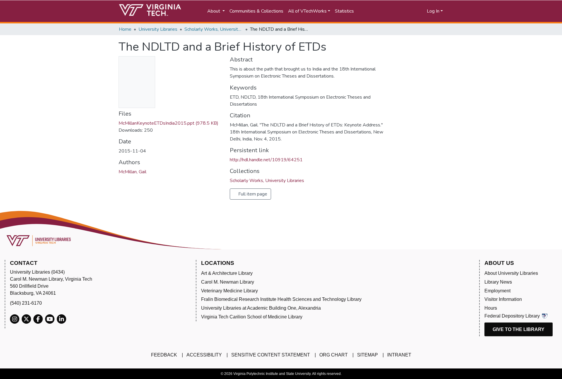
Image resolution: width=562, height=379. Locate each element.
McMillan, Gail (132, 172)
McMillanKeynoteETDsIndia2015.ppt (168, 123)
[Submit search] (378, 11)
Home (125, 29)
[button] (404, 11)
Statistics (344, 11)
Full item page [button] (252, 194)
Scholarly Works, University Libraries (213, 29)
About (214, 11)
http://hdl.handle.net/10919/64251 (266, 160)
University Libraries (157, 29)
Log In (433, 11)
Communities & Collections (256, 11)
